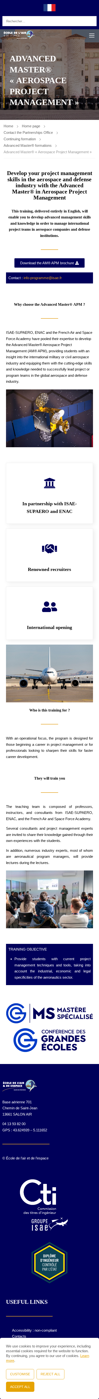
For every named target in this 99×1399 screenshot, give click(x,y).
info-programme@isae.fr (43, 278)
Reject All (50, 1374)
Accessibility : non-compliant (34, 1330)
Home (8, 126)
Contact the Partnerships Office (28, 132)
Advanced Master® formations (28, 145)
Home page (31, 126)
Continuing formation (20, 139)
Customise (20, 1374)
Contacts (19, 1336)
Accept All (20, 1387)
